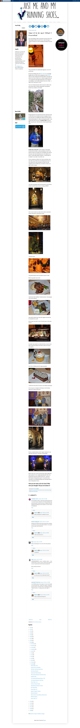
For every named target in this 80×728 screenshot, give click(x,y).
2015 (31, 642)
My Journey (19, 22)
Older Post (50, 619)
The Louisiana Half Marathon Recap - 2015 (38, 678)
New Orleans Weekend (34, 671)
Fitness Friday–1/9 (34, 689)
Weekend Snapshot (34, 696)
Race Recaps (42, 22)
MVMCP (49, 75)
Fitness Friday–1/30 (34, 665)
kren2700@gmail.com (18, 66)
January (32, 663)
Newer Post (31, 619)
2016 (31, 640)
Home (15, 22)
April (32, 658)
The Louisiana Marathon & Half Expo (37, 680)
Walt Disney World (35, 491)
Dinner (48, 490)
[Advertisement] (20, 91)
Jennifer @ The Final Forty (35, 582)
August (32, 651)
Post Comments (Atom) (37, 621)
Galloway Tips (30, 22)
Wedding (58, 22)
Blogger (44, 720)
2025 (31, 627)
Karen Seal (36, 512)
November (33, 645)
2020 (31, 633)
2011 (31, 706)
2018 (31, 636)
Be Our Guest (33, 490)
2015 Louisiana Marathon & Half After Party (38, 674)
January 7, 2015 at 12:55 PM (44, 550)
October (32, 647)
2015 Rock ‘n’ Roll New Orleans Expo (37, 669)
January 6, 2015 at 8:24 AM (42, 498)
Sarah (32, 559)
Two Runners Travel (34, 498)
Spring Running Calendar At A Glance (37, 685)
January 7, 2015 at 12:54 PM (44, 532)
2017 (31, 638)
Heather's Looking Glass (35, 521)
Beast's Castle (45, 490)
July (32, 652)
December (33, 643)
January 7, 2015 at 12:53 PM (44, 512)
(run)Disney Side (33, 676)
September (33, 649)
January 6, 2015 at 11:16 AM (44, 521)
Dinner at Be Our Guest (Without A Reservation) (39, 694)
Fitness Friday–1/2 (34, 698)
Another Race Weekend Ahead (36, 672)
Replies (34, 510)
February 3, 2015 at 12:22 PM (44, 594)
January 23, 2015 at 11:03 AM (45, 582)
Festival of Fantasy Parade (35, 683)
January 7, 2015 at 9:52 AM (38, 559)
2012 (31, 705)
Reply (32, 507)
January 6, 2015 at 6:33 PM (37, 541)
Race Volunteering (34, 687)
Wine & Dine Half (43, 73)
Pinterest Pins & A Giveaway (35, 667)
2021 (31, 631)
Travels (54, 22)
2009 (31, 710)
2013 (31, 703)
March (32, 660)
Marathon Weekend (34, 693)
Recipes (50, 22)
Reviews (46, 22)
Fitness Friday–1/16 (34, 682)
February (32, 662)
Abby (32, 541)
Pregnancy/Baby (35, 22)
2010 (31, 708)
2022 (31, 629)
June (32, 654)
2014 (31, 701)
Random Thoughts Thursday (35, 691)
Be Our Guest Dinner (39, 490)
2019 (31, 634)
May (32, 656)
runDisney (24, 22)
